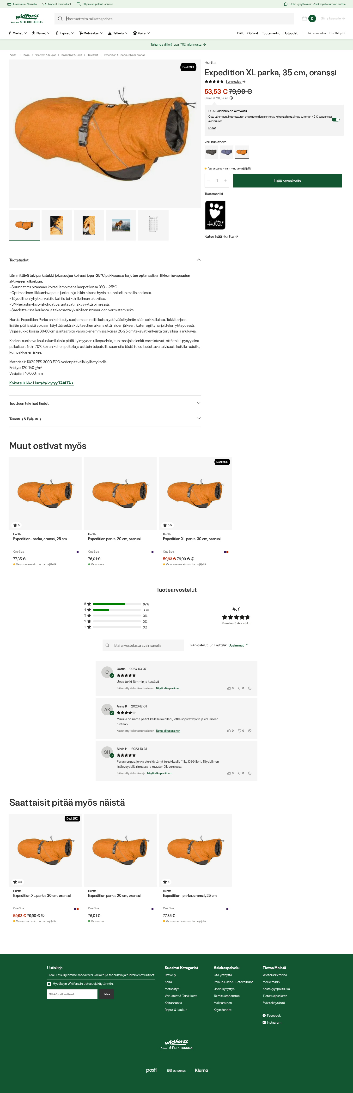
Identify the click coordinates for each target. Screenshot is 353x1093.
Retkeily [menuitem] (118, 33)
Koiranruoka (173, 1003)
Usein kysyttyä (224, 989)
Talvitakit (93, 55)
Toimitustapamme (227, 996)
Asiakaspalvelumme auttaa (329, 4)
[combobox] (239, 645)
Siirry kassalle (331, 18)
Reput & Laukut (176, 1010)
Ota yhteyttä (223, 975)
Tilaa (106, 994)
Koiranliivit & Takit (71, 55)
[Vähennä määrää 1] (209, 180)
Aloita (13, 55)
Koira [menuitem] (142, 33)
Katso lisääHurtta (219, 236)
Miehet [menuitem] (18, 33)
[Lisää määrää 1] (225, 180)
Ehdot (212, 128)
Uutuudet (291, 33)
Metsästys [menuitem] (91, 33)
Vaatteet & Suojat (45, 55)
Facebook (274, 1015)
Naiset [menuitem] (41, 33)
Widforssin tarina (275, 975)
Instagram (274, 1022)
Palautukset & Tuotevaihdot (233, 982)
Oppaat (252, 33)
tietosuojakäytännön (98, 983)
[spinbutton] (217, 180)
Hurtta (210, 62)
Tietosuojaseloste (275, 996)
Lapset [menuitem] (65, 33)
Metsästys (172, 989)
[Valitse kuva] (24, 225)
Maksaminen (223, 1003)
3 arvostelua (233, 81)
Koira (27, 55)
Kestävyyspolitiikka (276, 989)
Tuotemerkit (271, 33)
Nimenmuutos (317, 33)
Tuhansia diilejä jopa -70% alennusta (176, 44)
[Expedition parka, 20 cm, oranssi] (120, 493)
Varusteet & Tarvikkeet (181, 996)
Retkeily (170, 975)
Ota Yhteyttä (337, 33)
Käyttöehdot (222, 1010)
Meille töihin (271, 982)
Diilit (240, 33)
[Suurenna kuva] (105, 134)
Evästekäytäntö (274, 1003)
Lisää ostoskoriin (287, 180)
